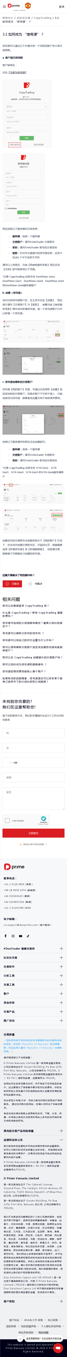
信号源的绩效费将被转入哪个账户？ (24, 671)
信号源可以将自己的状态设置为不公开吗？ (28, 640)
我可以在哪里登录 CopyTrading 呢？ (26, 605)
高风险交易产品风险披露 (33, 844)
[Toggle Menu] (4, 7)
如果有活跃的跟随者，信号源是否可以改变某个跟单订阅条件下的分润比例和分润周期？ (32, 680)
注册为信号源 (17, 72)
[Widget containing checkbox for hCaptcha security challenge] (26, 820)
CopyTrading (43, 17)
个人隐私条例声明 (51, 1326)
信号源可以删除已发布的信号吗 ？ (23, 633)
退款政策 (11, 1326)
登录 (62, 6)
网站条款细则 (26, 1332)
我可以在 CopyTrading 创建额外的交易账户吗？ (32, 657)
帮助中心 (7, 17)
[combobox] (10, 762)
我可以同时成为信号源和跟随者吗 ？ (24, 664)
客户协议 (14, 1320)
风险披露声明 (28, 1326)
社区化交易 (24, 17)
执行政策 (53, 1320)
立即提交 (33, 833)
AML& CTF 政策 (33, 1320)
